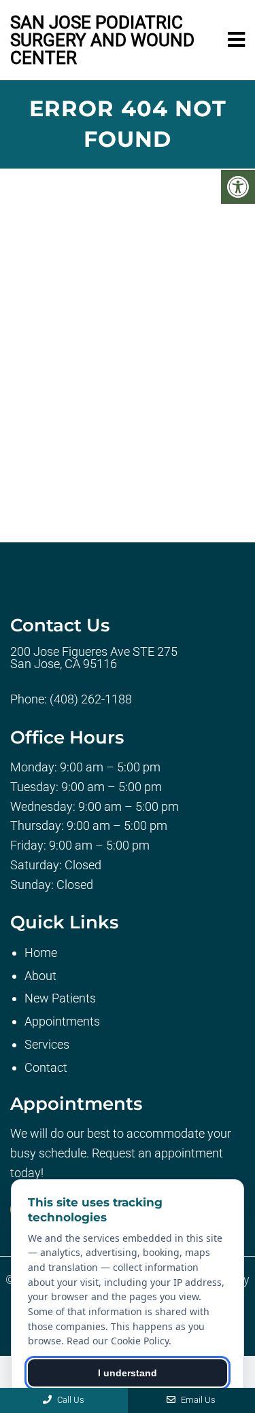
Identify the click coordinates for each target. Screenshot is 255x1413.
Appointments (62, 1021)
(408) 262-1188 (91, 699)
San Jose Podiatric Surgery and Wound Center (102, 40)
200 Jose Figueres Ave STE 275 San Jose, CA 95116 (93, 658)
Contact (45, 1067)
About (40, 976)
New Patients (60, 998)
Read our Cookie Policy (118, 1340)
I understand (127, 1372)
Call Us (69, 1400)
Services (46, 1044)
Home (40, 952)
